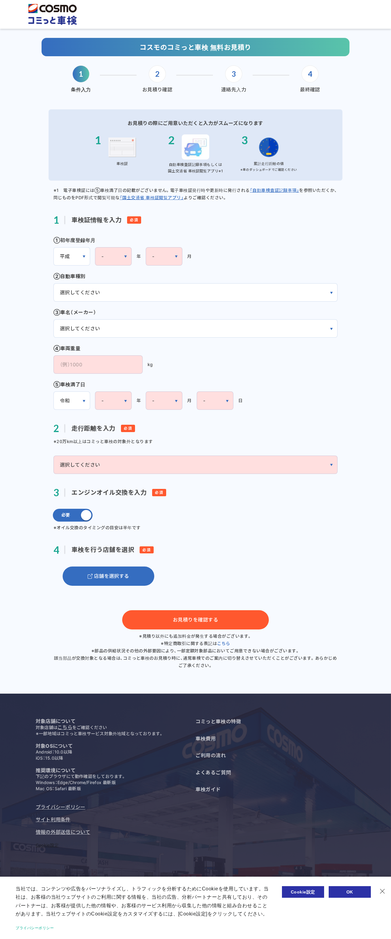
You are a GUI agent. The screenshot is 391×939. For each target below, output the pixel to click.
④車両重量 (66, 348)
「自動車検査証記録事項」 (274, 190)
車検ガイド (208, 789)
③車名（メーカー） (74, 312)
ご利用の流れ (211, 755)
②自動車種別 (69, 276)
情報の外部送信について (63, 832)
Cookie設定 (47, 845)
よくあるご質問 (213, 772)
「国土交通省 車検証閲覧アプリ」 (152, 197)
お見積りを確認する (195, 620)
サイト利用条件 (53, 819)
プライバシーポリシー (60, 807)
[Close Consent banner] (382, 891)
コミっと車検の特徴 (218, 721)
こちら (223, 643)
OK (349, 891)
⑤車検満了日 (69, 384)
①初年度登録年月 (74, 240)
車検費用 (206, 738)
